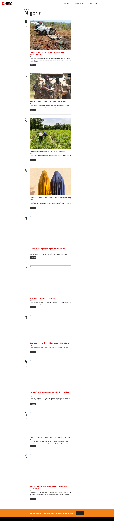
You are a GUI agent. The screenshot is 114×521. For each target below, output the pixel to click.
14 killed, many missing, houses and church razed (48, 101)
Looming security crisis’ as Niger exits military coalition (50, 437)
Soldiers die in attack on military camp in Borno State (49, 343)
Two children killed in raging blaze (42, 298)
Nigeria (31, 56)
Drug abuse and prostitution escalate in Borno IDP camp (50, 197)
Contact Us (80, 513)
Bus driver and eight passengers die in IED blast (47, 249)
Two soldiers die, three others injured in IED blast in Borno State (49, 487)
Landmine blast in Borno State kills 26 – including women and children (48, 53)
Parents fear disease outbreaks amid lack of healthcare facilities (50, 393)
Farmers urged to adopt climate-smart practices (47, 151)
